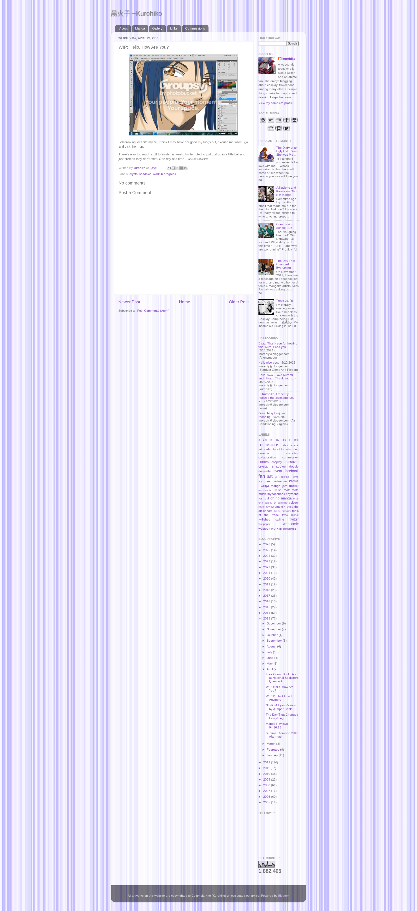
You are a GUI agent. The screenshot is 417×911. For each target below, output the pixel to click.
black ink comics (282, 449)
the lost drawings (282, 511)
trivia (285, 515)
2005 (267, 802)
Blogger (283, 895)
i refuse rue (279, 481)
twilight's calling (271, 519)
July (270, 652)
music (262, 494)
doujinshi (264, 471)
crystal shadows (140, 174)
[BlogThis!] (173, 168)
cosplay (276, 462)
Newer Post (129, 302)
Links (174, 28)
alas (285, 445)
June (270, 657)
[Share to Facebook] (181, 168)
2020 (267, 578)
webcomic (291, 524)
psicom (294, 502)
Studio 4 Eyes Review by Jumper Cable (281, 707)
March (271, 743)
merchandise (265, 490)
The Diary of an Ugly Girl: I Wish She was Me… (287, 151)
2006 (267, 796)
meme (294, 486)
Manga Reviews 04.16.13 (277, 725)
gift (277, 476)
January (273, 755)
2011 (267, 768)
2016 (267, 601)
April (270, 669)
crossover (291, 462)
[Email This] (169, 168)
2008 (267, 785)
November (274, 629)
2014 (267, 612)
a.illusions (268, 444)
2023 (267, 561)
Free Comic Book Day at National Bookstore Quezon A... (282, 678)
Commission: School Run (285, 226)
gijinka (285, 476)
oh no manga (281, 498)
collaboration (267, 457)
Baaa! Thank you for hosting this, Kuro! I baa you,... (277, 345)
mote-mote (291, 490)
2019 (267, 584)
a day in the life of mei (278, 439)
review (270, 506)
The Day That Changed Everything (285, 264)
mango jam (279, 486)
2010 (267, 774)
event (277, 471)
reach (261, 506)
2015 (267, 607)
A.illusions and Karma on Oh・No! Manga (287, 191)
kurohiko (289, 58)
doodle (294, 466)
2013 (267, 618)
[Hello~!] (183, 134)
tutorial (295, 515)
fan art (265, 476)
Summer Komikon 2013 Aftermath (282, 734)
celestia (263, 453)
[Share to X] (177, 168)
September (275, 640)
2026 (267, 544)
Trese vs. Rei (285, 300)
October (273, 635)
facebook (292, 471)
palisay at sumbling (276, 502)
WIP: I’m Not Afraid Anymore (279, 698)
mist (278, 490)
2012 (267, 762)
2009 (267, 779)
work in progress (164, 174)
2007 (267, 790)
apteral (294, 445)
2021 (267, 573)
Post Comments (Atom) (153, 310)
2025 (267, 550)
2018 (267, 590)
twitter (294, 519)
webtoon (264, 528)
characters (292, 453)
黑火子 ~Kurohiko (136, 13)
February (273, 749)
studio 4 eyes (284, 506)
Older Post (239, 302)
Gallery (157, 28)
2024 (267, 555)
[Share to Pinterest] (186, 168)
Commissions (195, 28)
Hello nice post (268, 362)
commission (290, 457)
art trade (264, 449)
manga (263, 486)
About (123, 28)
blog (296, 449)
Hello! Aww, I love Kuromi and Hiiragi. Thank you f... (276, 376)
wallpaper (264, 524)
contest (264, 462)
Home (184, 302)
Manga (140, 28)
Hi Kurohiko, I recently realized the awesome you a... (276, 397)
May (270, 663)
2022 (267, 567)
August (272, 646)
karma (294, 481)
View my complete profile (275, 103)
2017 (267, 595)
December (274, 623)
